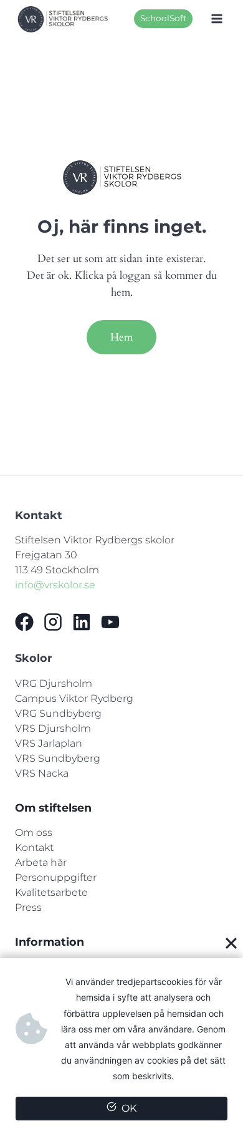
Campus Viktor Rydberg (74, 698)
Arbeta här (41, 862)
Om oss (33, 832)
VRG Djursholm (53, 683)
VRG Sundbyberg (58, 713)
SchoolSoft (163, 18)
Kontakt (34, 847)
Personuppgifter (56, 877)
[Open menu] (216, 19)
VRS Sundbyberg (57, 758)
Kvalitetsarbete (51, 892)
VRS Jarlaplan (48, 743)
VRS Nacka (42, 773)
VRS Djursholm (53, 728)
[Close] (231, 943)
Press (28, 907)
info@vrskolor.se (55, 585)
